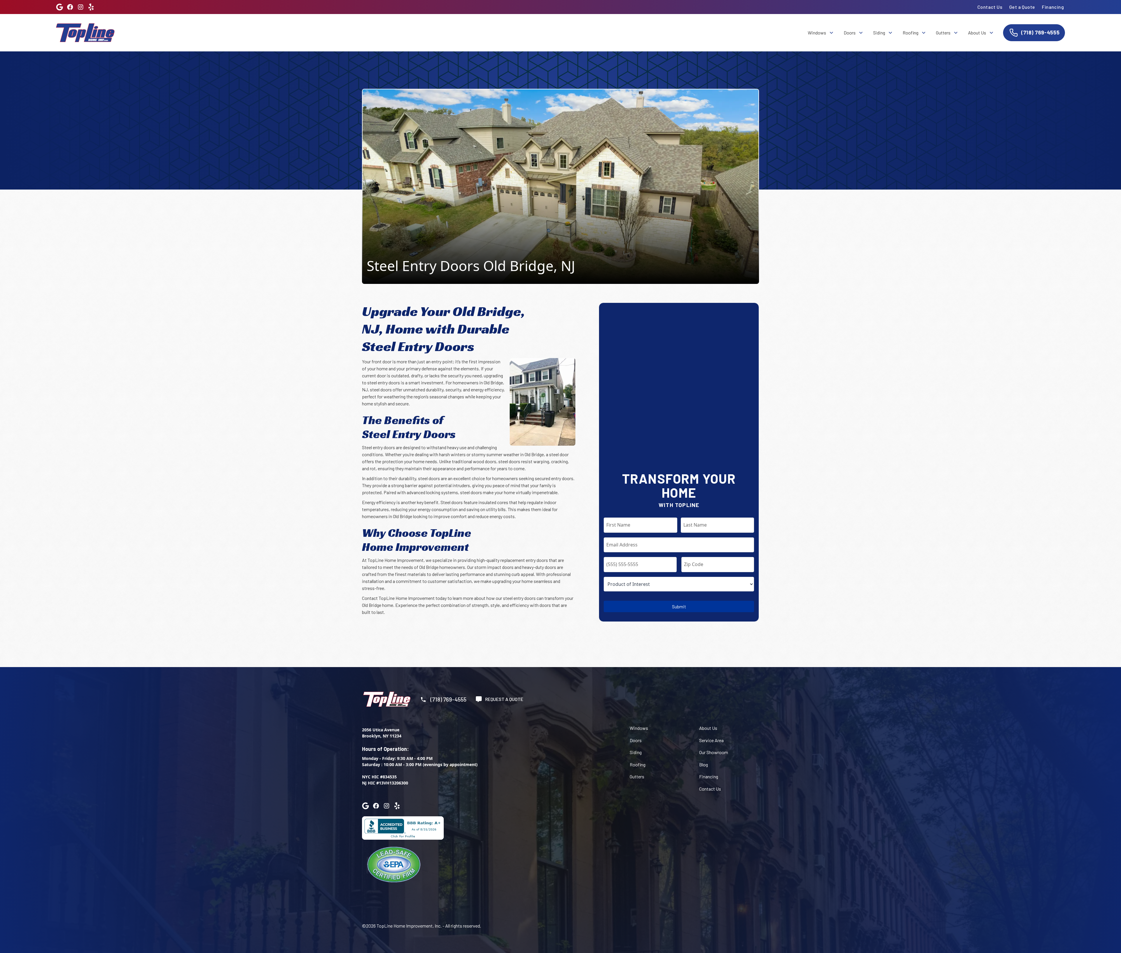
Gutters (637, 776)
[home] (85, 32)
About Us (708, 728)
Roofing (637, 764)
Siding (636, 752)
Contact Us (989, 7)
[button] (820, 32)
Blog (703, 764)
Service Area (711, 740)
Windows (639, 728)
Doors (636, 740)
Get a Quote (1022, 7)
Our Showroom (713, 752)
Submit (679, 606)
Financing (1053, 7)
